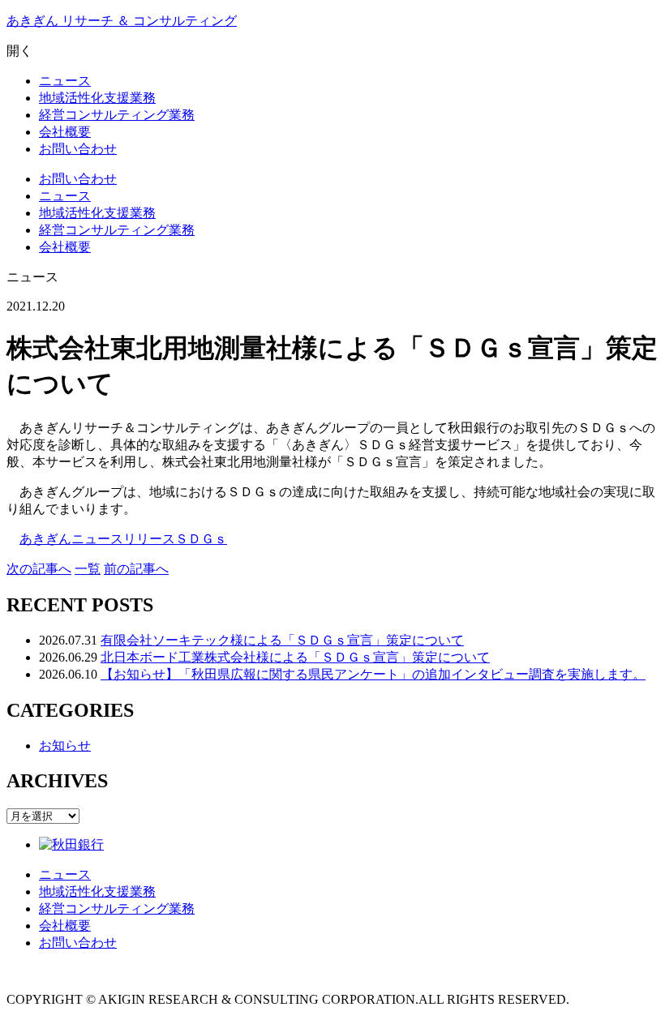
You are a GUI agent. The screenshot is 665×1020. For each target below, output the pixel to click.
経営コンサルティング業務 (117, 230)
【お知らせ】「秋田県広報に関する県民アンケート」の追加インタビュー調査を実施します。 (373, 674)
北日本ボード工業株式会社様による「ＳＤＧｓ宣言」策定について (295, 657)
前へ (136, 569)
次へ (38, 569)
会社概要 (65, 247)
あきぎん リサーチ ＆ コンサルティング (121, 21)
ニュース (65, 196)
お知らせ (65, 745)
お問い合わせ (78, 179)
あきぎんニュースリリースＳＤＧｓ (123, 539)
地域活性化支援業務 (97, 213)
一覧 (88, 569)
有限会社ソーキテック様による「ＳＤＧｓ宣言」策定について (282, 640)
